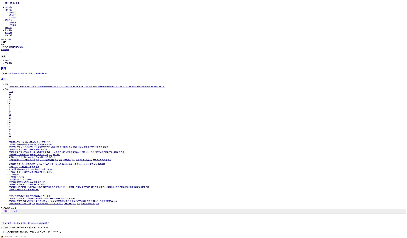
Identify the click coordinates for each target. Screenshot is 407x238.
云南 (160, 87)
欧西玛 (21, 177)
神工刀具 (31, 187)
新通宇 (32, 199)
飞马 (37, 142)
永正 (35, 201)
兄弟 (30, 142)
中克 (93, 204)
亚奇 (58, 201)
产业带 (44, 74)
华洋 (81, 160)
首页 (2, 223)
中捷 (18, 142)
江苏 (79, 87)
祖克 (74, 204)
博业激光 (68, 147)
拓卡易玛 (16, 190)
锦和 (55, 164)
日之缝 (15, 185)
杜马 (37, 152)
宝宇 (93, 147)
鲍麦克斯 (46, 147)
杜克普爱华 (73, 152)
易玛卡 (53, 201)
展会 (40, 74)
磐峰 (15, 179)
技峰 (67, 164)
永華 (28, 201)
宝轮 (31, 147)
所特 (57, 187)
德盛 (59, 152)
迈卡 (20, 172)
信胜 (62, 199)
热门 (11, 92)
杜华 (33, 152)
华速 (105, 160)
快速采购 (8, 28)
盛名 (53, 187)
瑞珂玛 (43, 185)
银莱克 (19, 201)
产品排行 (8, 63)
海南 (63, 87)
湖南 (72, 87)
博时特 (62, 147)
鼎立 (50, 152)
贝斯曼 (53, 147)
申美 (61, 187)
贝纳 (22, 147)
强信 (43, 182)
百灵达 (27, 147)
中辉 (86, 204)
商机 (26, 74)
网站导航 (8, 7)
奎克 (37, 167)
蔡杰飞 (15, 150)
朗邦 (47, 169)
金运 (51, 164)
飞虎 (46, 155)
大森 (34, 142)
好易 (56, 160)
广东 (31, 87)
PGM (24, 179)
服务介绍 (8, 10)
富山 (26, 142)
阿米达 (43, 144)
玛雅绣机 (25, 172)
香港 (135, 87)
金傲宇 (79, 164)
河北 (60, 87)
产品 (6, 47)
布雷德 (105, 147)
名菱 (31, 172)
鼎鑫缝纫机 (43, 152)
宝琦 (18, 147)
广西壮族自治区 (42, 87)
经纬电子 (46, 164)
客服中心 (8, 20)
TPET (37, 190)
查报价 (7, 60)
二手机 (35, 74)
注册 (18, 3)
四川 (114, 87)
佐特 (37, 204)
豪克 (26, 160)
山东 (118, 87)
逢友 (3, 79)
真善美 (69, 204)
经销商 (11, 74)
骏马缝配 (31, 164)
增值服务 (12, 15)
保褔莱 (40, 147)
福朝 (39, 155)
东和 (122, 152)
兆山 (41, 204)
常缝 (97, 204)
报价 (6, 74)
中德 (78, 204)
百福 (79, 147)
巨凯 (99, 164)
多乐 (29, 152)
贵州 (50, 87)
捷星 (59, 164)
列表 (5, 211)
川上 (28, 150)
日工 (39, 185)
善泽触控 (16, 187)
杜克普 (15, 152)
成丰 (31, 150)
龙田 (51, 169)
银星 (73, 201)
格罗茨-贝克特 (50, 157)
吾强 (44, 196)
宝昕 (15, 147)
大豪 (67, 152)
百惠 (96, 147)
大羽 (63, 152)
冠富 (37, 157)
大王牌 (25, 152)
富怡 (31, 155)
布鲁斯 (75, 147)
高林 (29, 157)
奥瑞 (35, 144)
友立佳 (47, 201)
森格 (26, 187)
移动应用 (8, 33)
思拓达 (112, 187)
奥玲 (15, 144)
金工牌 (21, 164)
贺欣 (37, 160)
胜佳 (89, 187)
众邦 (33, 204)
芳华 (35, 155)
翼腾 (15, 201)
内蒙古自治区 (92, 87)
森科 (79, 187)
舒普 (48, 142)
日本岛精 (25, 185)
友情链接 (38, 223)
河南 (53, 87)
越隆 (43, 201)
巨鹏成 (15, 164)
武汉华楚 (16, 196)
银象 (103, 201)
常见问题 (12, 25)
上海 (121, 87)
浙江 (163, 87)
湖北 (57, 87)
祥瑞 (66, 199)
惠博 (109, 160)
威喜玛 (39, 196)
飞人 (43, 155)
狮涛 (100, 187)
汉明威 (65, 160)
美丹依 (15, 172)
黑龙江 (67, 87)
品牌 (2, 74)
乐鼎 (15, 169)
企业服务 (12, 17)
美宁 (44, 172)
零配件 (22, 74)
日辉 (35, 185)
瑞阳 (20, 185)
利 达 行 (20, 169)
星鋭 (28, 199)
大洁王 (54, 152)
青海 (111, 87)
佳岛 (95, 164)
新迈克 (15, 199)
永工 (65, 201)
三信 (104, 187)
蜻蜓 (35, 182)
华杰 (77, 160)
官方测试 (24, 157)
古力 (18, 157)
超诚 (41, 150)
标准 (89, 147)
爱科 (26, 144)
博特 (57, 147)
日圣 (31, 185)
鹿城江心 (26, 169)
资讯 (3, 68)
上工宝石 (70, 187)
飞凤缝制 (20, 155)
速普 (44, 187)
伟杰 (31, 196)
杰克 (15, 142)
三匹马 (122, 187)
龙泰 (36, 169)
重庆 (24, 87)
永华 (24, 201)
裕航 (84, 201)
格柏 (33, 157)
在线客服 (12, 23)
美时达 (39, 172)
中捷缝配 (16, 204)
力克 (43, 169)
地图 (15, 211)
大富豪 (97, 152)
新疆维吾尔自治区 (143, 87)
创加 (20, 150)
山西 (128, 87)
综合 (2, 47)
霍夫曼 (89, 160)
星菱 (20, 199)
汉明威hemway (18, 160)
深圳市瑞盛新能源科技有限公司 (137, 187)
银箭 (88, 201)
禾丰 (33, 160)
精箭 (103, 164)
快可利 (21, 167)
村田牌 (36, 150)
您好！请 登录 (10, 3)
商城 (30, 74)
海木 (94, 160)
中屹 (82, 204)
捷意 (74, 164)
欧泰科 (15, 177)
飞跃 (22, 142)
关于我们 (8, 223)
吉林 (75, 87)
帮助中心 (31, 223)
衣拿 (39, 201)
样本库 (16, 74)
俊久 (70, 164)
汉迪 (85, 160)
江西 (82, 87)
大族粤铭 (81, 152)
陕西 (124, 87)
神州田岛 (38, 187)
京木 (84, 164)
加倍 (40, 164)
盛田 (93, 187)
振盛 (22, 204)
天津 (131, 87)
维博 (35, 196)
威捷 (48, 196)
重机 (11, 142)
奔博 (100, 147)
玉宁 (69, 201)
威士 (27, 196)
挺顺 (33, 190)
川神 (45, 150)
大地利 (87, 152)
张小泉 (60, 204)
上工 (76, 187)
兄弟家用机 (40, 199)
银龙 (77, 201)
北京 (21, 87)
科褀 (33, 167)
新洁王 (58, 199)
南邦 (18, 174)
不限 (11, 87)
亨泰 (41, 160)
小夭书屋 (51, 199)
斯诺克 (84, 187)
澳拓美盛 (20, 144)
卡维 (29, 167)
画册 (14, 47)
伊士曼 (98, 201)
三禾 (96, 187)
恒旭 (52, 160)
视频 (18, 47)
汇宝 (60, 160)
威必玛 (22, 196)
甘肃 (34, 87)
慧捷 (69, 160)
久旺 (26, 164)
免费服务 (12, 12)
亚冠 (31, 201)
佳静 (63, 164)
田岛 (22, 190)
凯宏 (26, 167)
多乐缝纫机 (5, 50)
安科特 (49, 144)
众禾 (65, 204)
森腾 (117, 187)
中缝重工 (46, 204)
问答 (21, 47)
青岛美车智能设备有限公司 (23, 182)
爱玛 (39, 144)
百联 (35, 147)
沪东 (30, 160)
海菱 (98, 160)
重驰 (90, 204)
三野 (22, 187)
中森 (56, 204)
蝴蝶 (49, 160)
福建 (28, 87)
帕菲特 (19, 179)
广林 (15, 157)
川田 (24, 150)
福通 (15, 155)
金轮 (87, 164)
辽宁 (85, 87)
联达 (40, 169)
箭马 (91, 164)
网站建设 (24, 223)
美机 (35, 172)
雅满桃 (93, 201)
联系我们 (45, 223)
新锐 (74, 199)
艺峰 (81, 201)
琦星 (39, 182)
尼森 (15, 174)
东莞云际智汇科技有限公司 (110, 152)
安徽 (14, 87)
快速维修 (8, 30)
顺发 (65, 187)
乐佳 (32, 169)
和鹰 (102, 160)
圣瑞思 (48, 187)
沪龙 (45, 160)
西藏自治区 (154, 87)
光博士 (42, 157)
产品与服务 (16, 223)
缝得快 (26, 155)
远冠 (62, 201)
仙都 (46, 199)
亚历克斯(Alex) (111, 201)
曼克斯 (49, 172)
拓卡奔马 (43, 142)
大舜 (92, 152)
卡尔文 (15, 167)
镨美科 (29, 179)
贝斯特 (84, 147)
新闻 (10, 47)
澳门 (18, 87)
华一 (73, 160)
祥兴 (24, 199)
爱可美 (30, 144)
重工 (52, 204)
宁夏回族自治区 (103, 87)
